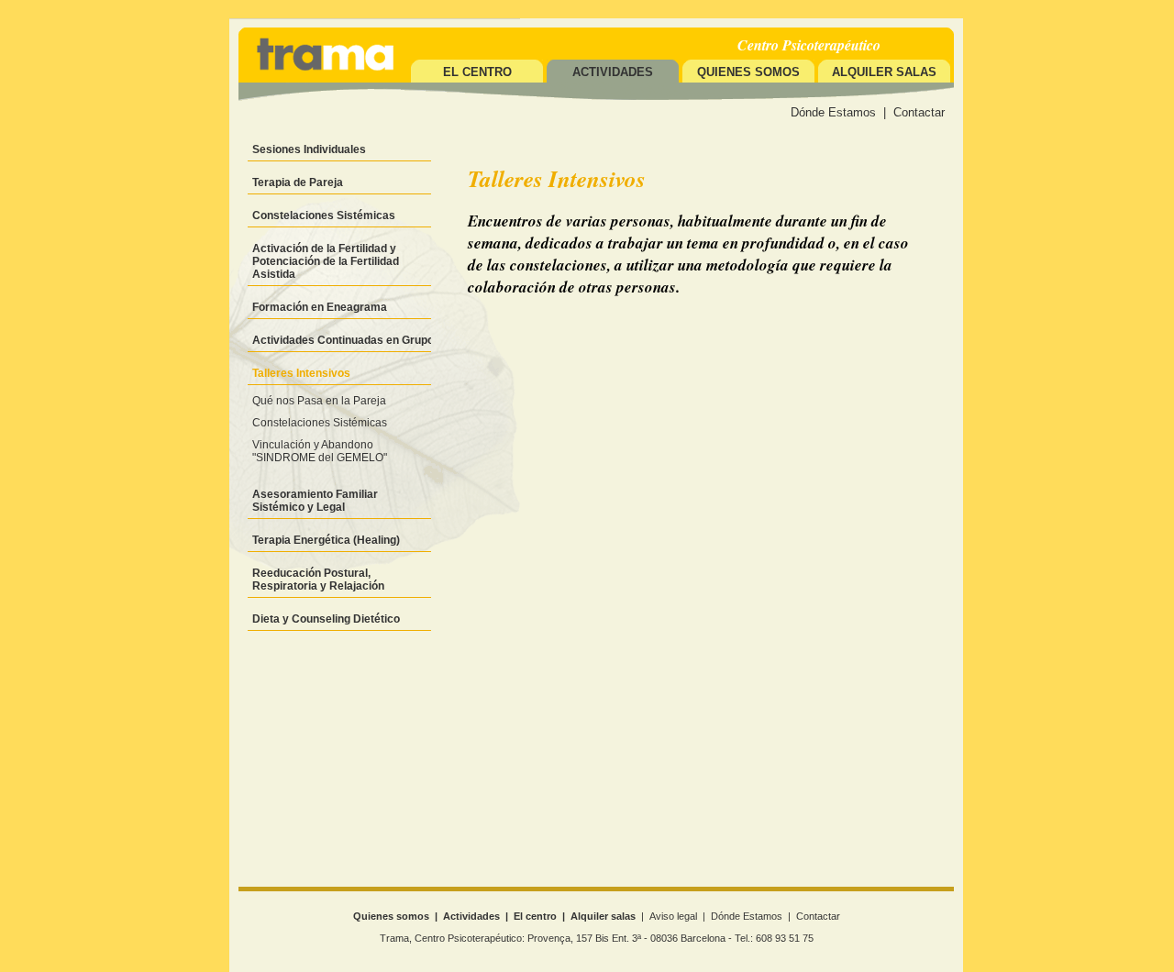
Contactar (919, 112)
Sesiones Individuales (309, 149)
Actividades (471, 916)
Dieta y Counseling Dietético (326, 619)
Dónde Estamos (833, 112)
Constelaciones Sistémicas (323, 215)
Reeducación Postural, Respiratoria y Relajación (318, 579)
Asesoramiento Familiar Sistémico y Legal (315, 501)
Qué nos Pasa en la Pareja (319, 400)
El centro (477, 72)
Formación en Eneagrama (319, 307)
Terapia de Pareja (297, 182)
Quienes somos (748, 72)
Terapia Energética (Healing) (326, 540)
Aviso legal (673, 916)
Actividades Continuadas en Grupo (343, 340)
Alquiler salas (884, 72)
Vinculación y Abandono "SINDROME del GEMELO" (319, 451)
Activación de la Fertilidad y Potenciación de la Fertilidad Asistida (325, 261)
